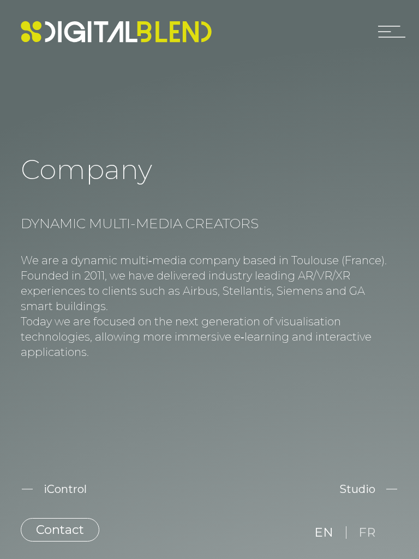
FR (366, 532)
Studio (357, 489)
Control (65, 489)
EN (323, 532)
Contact (60, 529)
